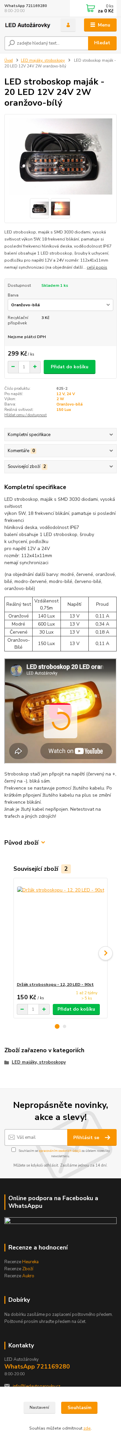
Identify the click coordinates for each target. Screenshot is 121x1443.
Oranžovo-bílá (69, 404)
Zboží (27, 1269)
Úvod (8, 60)
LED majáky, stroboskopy (43, 60)
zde (87, 1428)
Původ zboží (21, 843)
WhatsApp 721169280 (25, 5)
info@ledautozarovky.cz (37, 1386)
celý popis (97, 267)
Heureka (30, 1262)
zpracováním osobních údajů (60, 1150)
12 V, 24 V (65, 393)
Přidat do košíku (69, 367)
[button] (57, 1026)
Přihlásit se (86, 1137)
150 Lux (63, 409)
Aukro (28, 1276)
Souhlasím (79, 1407)
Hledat (102, 43)
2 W (60, 399)
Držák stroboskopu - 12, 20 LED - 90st (55, 984)
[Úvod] (27, 25)
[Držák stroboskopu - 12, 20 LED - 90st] (61, 930)
